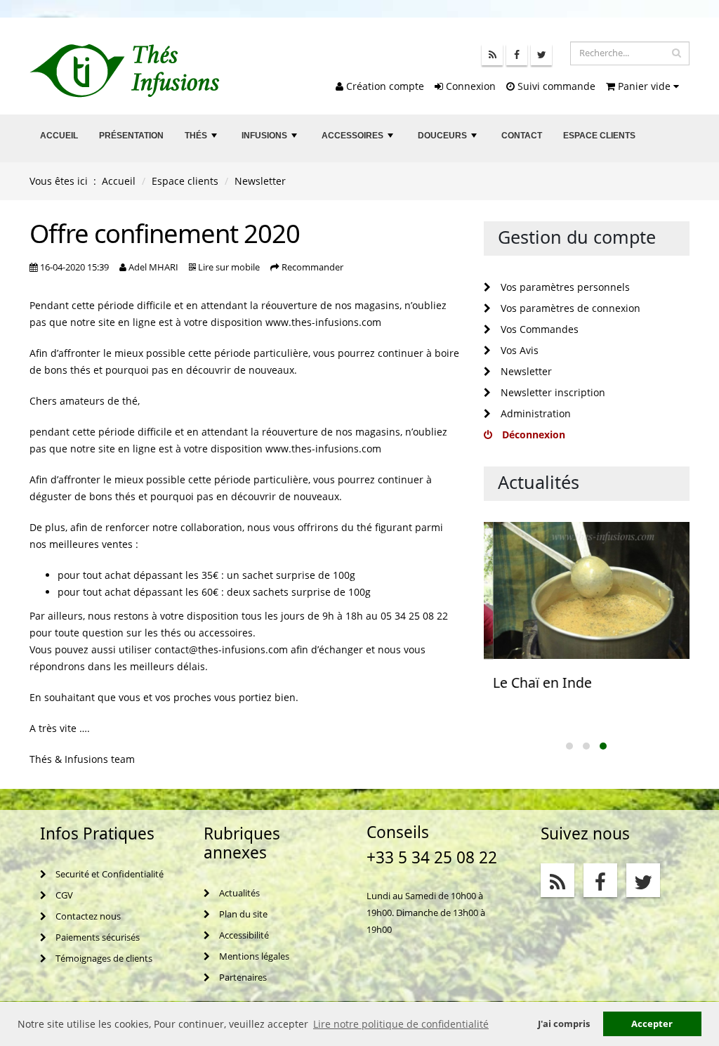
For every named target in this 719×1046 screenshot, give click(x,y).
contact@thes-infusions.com (221, 649)
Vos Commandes (538, 329)
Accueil (59, 135)
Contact (521, 135)
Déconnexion (532, 434)
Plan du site (242, 914)
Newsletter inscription (551, 392)
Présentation (131, 135)
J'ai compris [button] (564, 1024)
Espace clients (599, 135)
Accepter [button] (652, 1024)
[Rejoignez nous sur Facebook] (516, 54)
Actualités (238, 893)
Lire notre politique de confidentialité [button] (401, 1024)
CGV (63, 895)
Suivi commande (555, 86)
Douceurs (449, 139)
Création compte (383, 86)
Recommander (312, 267)
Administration (534, 413)
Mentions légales (253, 956)
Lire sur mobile (229, 267)
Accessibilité (243, 935)
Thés (202, 139)
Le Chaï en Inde (533, 682)
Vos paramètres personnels (564, 287)
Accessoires (359, 139)
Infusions (271, 139)
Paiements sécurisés (96, 937)
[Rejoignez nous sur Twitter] (541, 54)
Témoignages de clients (102, 959)
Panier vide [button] (644, 86)
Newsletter (525, 371)
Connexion (469, 86)
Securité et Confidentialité (108, 874)
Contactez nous (87, 916)
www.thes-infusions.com (323, 322)
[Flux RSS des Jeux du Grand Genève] (492, 54)
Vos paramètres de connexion (569, 308)
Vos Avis (518, 350)
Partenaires (242, 977)
